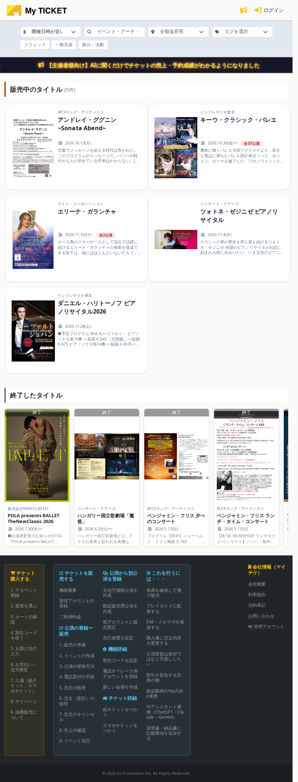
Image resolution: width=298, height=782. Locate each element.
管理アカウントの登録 (76, 603)
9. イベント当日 (74, 741)
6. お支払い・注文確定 (24, 667)
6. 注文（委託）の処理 (76, 700)
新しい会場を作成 (120, 687)
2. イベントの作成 (76, 656)
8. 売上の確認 (72, 730)
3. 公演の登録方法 (76, 666)
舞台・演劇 (93, 44)
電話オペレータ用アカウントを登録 (120, 673)
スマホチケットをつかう (120, 728)
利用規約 (257, 594)
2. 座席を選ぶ (24, 606)
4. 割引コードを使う (24, 635)
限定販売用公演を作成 (120, 608)
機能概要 (68, 590)
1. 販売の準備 (72, 645)
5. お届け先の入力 (24, 651)
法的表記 (257, 605)
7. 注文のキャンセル (76, 716)
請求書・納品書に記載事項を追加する (163, 733)
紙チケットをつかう (120, 712)
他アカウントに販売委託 (120, 624)
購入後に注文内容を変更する (163, 640)
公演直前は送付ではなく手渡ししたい (163, 659)
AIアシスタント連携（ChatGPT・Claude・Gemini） (165, 711)
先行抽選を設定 (118, 638)
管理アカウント (269, 626)
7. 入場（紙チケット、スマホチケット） (24, 685)
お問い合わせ (261, 616)
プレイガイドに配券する (163, 608)
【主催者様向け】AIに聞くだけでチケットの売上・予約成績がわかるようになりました (153, 65)
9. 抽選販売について (24, 714)
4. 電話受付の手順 (76, 677)
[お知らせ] (243, 10)
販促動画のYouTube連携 (164, 693)
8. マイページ (24, 701)
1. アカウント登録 (24, 592)
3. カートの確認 (24, 619)
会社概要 (257, 584)
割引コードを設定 (120, 660)
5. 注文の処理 (72, 688)
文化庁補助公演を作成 (120, 592)
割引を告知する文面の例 (163, 677)
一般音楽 (64, 44)
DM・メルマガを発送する (165, 624)
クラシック (35, 44)
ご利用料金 (70, 617)
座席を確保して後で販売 (163, 592)
